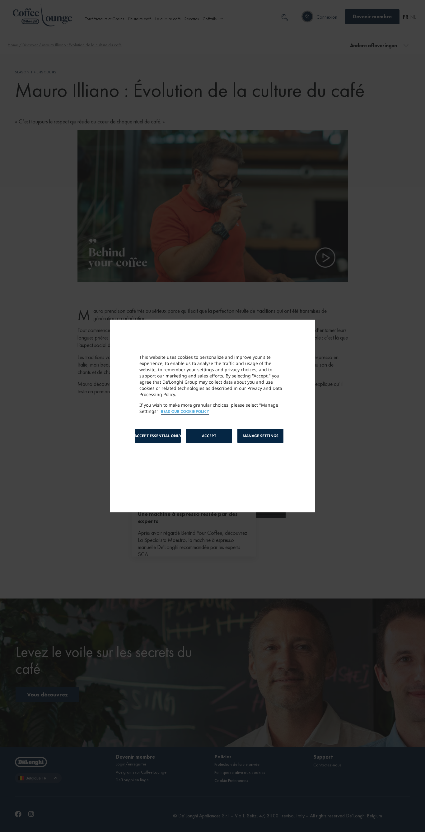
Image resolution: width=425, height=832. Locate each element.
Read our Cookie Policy (185, 411)
